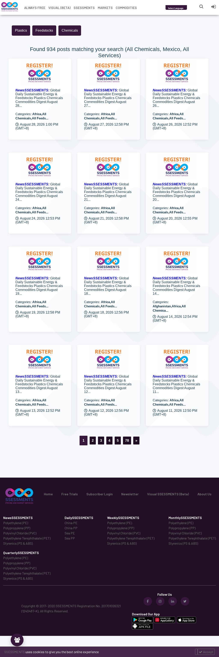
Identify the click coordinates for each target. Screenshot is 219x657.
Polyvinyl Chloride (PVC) (19, 533)
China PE (71, 523)
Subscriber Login (99, 494)
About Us (204, 494)
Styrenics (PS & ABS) (18, 543)
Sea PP (70, 538)
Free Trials (69, 494)
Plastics (21, 30)
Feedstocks (44, 30)
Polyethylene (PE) (15, 523)
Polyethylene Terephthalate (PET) (26, 538)
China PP (71, 528)
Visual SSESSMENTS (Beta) (168, 494)
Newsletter (130, 494)
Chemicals (70, 30)
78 (127, 440)
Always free (34, 8)
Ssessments (84, 8)
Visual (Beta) (59, 8)
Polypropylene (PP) (16, 528)
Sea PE (70, 533)
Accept (207, 652)
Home (48, 494)
